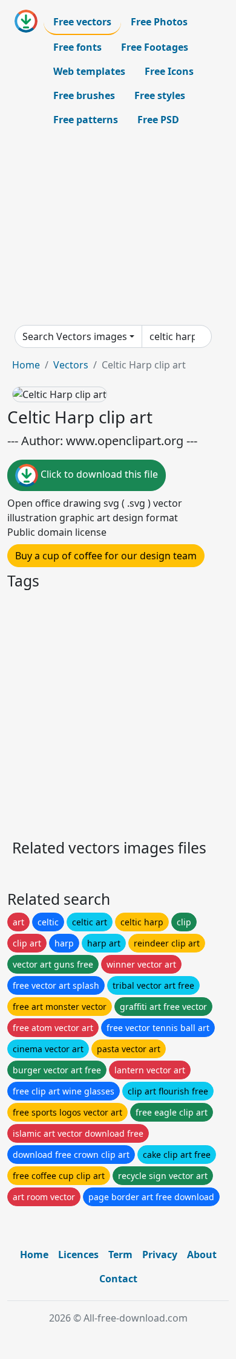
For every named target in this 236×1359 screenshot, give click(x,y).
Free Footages (154, 47)
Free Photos (159, 21)
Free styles (159, 95)
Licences (78, 1254)
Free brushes (84, 95)
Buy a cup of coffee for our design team (106, 555)
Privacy (159, 1254)
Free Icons (169, 71)
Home (26, 364)
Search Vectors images (74, 336)
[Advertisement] (118, 228)
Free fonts (77, 47)
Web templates (89, 71)
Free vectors (82, 21)
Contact (118, 1278)
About (202, 1254)
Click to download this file (98, 474)
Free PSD (158, 119)
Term (120, 1254)
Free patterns (85, 119)
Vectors (70, 364)
